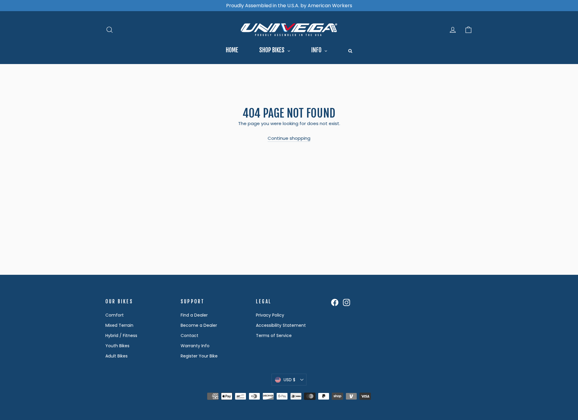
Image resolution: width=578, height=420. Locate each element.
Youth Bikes (117, 346)
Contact (189, 336)
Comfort (114, 315)
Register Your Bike (199, 356)
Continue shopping (289, 138)
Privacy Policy (270, 315)
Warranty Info (195, 346)
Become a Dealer (199, 325)
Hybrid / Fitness (121, 336)
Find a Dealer (194, 315)
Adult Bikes (116, 356)
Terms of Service (274, 336)
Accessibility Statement (281, 325)
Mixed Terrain (119, 325)
